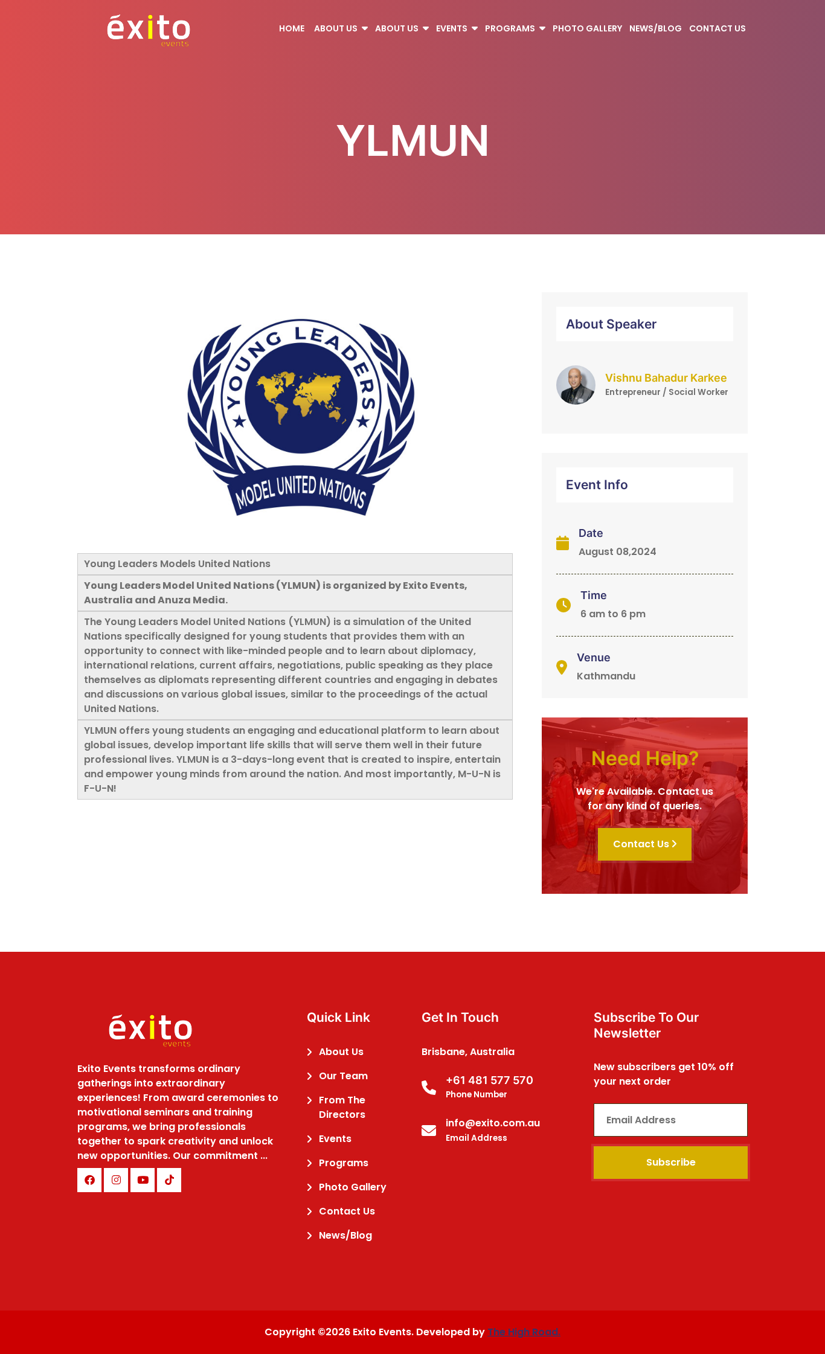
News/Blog (655, 28)
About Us (341, 1052)
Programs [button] (511, 28)
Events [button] (452, 28)
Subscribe (671, 1162)
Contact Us (717, 28)
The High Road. (523, 1332)
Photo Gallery (587, 28)
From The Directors (342, 1107)
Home (291, 28)
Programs (343, 1163)
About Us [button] (336, 28)
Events (335, 1139)
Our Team (343, 1076)
